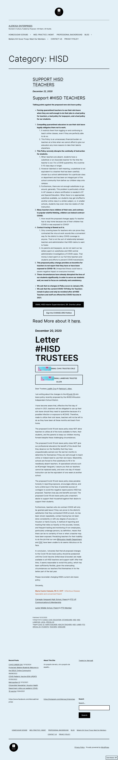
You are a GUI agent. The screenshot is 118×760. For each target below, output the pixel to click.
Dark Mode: (110, 758)
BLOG (87, 35)
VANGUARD (61, 627)
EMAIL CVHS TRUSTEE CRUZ (63, 369)
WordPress (105, 747)
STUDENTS (45, 627)
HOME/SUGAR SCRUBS (18, 35)
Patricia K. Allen (65, 389)
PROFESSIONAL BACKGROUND (69, 35)
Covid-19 (71, 394)
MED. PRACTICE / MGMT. (43, 35)
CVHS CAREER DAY (16, 665)
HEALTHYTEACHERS (65, 624)
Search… (82, 703)
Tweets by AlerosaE (86, 660)
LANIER (78, 624)
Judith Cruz (52, 389)
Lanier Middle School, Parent (47, 608)
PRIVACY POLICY (71, 39)
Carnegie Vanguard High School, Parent (51, 599)
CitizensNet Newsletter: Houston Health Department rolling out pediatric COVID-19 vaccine (23, 688)
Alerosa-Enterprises (20, 26)
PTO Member (66, 608)
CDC (41, 542)
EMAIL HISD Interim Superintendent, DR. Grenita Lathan (58, 305)
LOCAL (43, 622)
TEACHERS (53, 627)
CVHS (50, 620)
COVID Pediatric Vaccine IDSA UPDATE (23, 676)
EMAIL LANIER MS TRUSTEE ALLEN (65, 380)
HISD (74, 620)
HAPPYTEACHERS (51, 624)
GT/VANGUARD (67, 620)
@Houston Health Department (69, 539)
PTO (83, 624)
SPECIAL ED (50, 622)
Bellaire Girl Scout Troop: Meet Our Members (27, 39)
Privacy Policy (80, 747)
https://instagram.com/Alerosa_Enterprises (59, 699)
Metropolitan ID (14, 682)
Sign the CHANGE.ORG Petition (59, 313)
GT (43, 624)
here (75, 321)
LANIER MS (36, 622)
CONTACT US (56, 39)
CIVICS (45, 620)
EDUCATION (57, 620)
